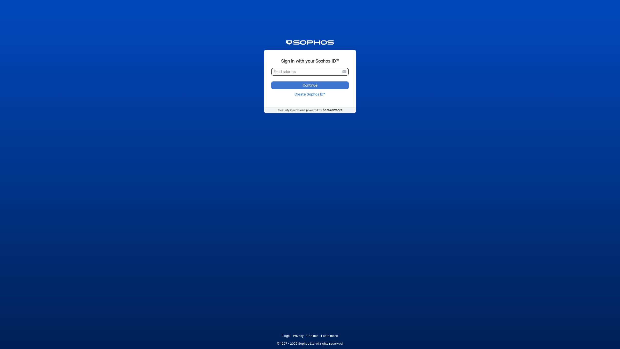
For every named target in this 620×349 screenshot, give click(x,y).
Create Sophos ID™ (310, 94)
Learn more (329, 336)
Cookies (312, 336)
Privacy (298, 336)
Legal (286, 336)
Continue (310, 85)
